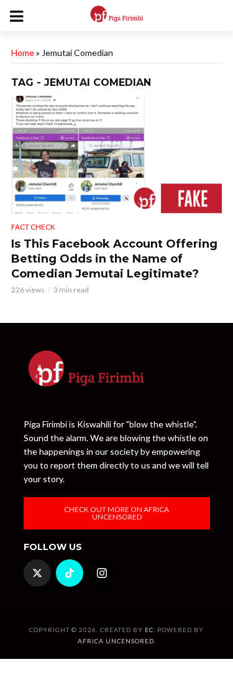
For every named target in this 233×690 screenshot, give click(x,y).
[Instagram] (102, 573)
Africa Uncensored (116, 641)
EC (149, 629)
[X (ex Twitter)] (37, 573)
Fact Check (33, 226)
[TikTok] (69, 573)
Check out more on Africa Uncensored (116, 513)
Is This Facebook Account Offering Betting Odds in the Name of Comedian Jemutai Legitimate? (114, 259)
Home (22, 52)
